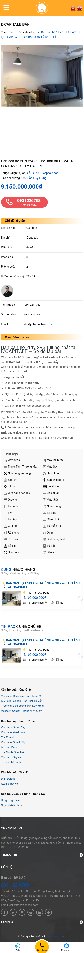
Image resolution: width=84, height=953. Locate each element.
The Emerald (8, 737)
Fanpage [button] (8, 922)
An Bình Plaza (9, 747)
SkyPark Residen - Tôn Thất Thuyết (21, 701)
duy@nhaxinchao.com (38, 324)
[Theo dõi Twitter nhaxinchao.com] (13, 912)
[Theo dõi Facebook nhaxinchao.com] (4, 912)
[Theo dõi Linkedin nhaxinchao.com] (39, 912)
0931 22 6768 (15, 884)
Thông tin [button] (9, 855)
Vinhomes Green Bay (13, 727)
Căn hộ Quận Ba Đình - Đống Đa (23, 794)
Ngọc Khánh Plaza (11, 805)
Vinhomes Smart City (13, 742)
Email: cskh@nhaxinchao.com (19, 905)
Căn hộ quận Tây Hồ (15, 772)
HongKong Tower (10, 800)
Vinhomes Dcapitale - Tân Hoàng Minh (22, 696)
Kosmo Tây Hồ (9, 783)
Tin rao (21, 626)
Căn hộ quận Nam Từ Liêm (19, 721)
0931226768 (32, 314)
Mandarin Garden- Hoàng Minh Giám (21, 711)
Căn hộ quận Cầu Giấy (16, 689)
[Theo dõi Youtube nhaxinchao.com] (30, 912)
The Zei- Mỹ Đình (11, 762)
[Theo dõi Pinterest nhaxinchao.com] (48, 912)
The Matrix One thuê (12, 752)
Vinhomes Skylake (11, 757)
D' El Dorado (8, 778)
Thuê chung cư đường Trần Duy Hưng (22, 706)
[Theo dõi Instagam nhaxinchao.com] (22, 912)
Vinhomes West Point (13, 732)
